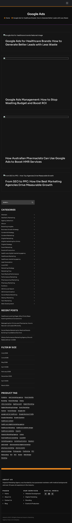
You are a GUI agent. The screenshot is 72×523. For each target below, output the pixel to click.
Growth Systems (19, 417)
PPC (33, 451)
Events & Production (8, 250)
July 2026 (4, 353)
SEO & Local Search (7, 289)
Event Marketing (6, 247)
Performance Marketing (9, 277)
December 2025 (6, 376)
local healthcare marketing (9, 438)
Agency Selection (7, 220)
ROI (11, 454)
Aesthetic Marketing (8, 217)
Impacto (18, 431)
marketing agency (7, 441)
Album (3, 223)
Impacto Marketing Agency (9, 434)
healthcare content (7, 421)
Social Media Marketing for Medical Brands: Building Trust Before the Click (15, 331)
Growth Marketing (7, 417)
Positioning (26, 451)
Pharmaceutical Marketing (10, 280)
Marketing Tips (6, 271)
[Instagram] (52, 494)
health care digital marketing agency (13, 253)
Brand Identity (29, 397)
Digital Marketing (7, 238)
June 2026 (4, 358)
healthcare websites (7, 431)
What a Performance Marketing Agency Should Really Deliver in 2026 (16, 339)
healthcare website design (24, 427)
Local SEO (4, 265)
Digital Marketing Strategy (9, 407)
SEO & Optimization (8, 292)
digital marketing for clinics (10, 241)
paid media (4, 444)
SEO (15, 454)
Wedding (4, 458)
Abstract (4, 215)
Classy (22, 400)
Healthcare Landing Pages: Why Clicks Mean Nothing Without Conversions (15, 317)
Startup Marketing (7, 298)
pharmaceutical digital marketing (20, 444)
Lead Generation (6, 262)
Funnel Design (12, 410)
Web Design (27, 454)
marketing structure (20, 441)
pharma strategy (6, 451)
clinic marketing (6, 404)
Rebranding (5, 454)
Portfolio (4, 286)
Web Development (7, 304)
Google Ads (21, 410)
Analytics (4, 397)
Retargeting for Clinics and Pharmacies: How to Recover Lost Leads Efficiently (17, 324)
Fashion (3, 410)
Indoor (22, 434)
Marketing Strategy (7, 268)
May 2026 (4, 362)
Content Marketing (7, 235)
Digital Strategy (6, 244)
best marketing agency (16, 397)
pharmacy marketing (7, 448)
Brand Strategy (13, 400)
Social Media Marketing (9, 295)
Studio (20, 454)
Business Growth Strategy (10, 229)
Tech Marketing (6, 301)
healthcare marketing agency (10, 259)
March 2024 (5, 385)
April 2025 (4, 381)
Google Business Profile (26, 414)
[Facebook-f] (45, 494)
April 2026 (4, 367)
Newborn (31, 441)
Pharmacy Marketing (8, 283)
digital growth (17, 404)
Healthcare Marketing (8, 256)
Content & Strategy (7, 232)
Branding (4, 400)
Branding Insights (7, 226)
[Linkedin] (49, 494)
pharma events (20, 448)
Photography (17, 451)
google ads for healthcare (9, 414)
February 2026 (6, 371)
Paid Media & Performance (10, 274)
